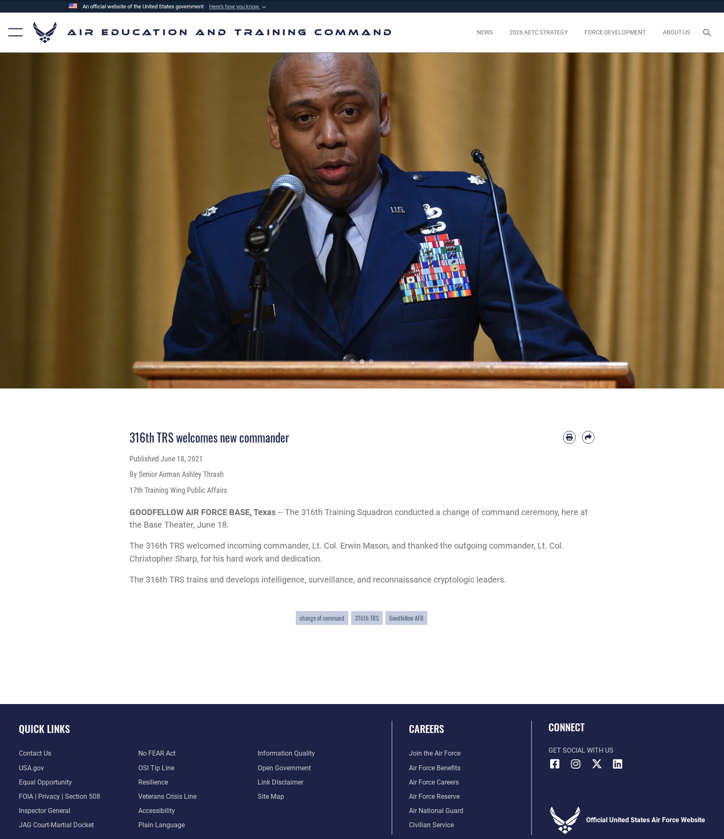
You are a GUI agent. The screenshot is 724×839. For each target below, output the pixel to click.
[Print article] (569, 437)
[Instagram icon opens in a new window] (575, 764)
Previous (36, 220)
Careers (426, 728)
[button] (238, 7)
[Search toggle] (708, 32)
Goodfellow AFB (406, 617)
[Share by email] (588, 437)
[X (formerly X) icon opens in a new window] (596, 764)
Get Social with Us (580, 750)
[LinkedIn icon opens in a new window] (617, 764)
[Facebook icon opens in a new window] (554, 764)
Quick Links (44, 728)
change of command (322, 617)
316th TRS (367, 617)
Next (688, 220)
